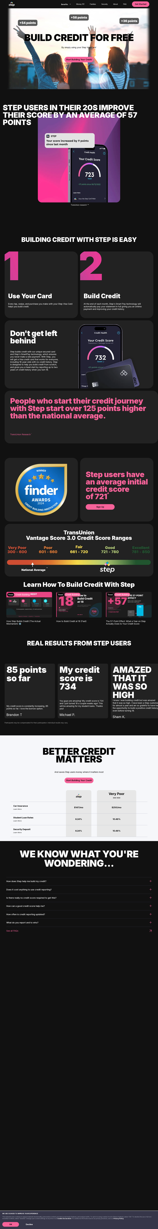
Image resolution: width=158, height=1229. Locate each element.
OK (10, 1224)
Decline (29, 1224)
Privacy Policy (118, 1218)
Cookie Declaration (64, 1218)
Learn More (17, 809)
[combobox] (65, 4)
